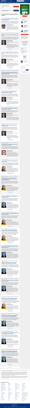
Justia (1, 3)
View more (27, 64)
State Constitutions (10, 393)
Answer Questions (16, 10)
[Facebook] (13, 405)
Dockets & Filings (3, 399)
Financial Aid (23, 386)
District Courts (2, 398)
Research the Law (10, 2)
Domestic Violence (11, 123)
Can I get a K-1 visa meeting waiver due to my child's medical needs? (9, 145)
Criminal (9, 385)
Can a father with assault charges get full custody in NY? (9, 161)
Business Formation (17, 384)
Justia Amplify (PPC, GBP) (25, 398)
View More (16, 23)
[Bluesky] (16, 405)
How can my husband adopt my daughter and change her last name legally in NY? (9, 299)
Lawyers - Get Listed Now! (25, 71)
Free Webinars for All (24, 19)
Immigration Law (7, 142)
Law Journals (23, 388)
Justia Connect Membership (25, 393)
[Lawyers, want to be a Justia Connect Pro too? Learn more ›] (10, 202)
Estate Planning (9, 388)
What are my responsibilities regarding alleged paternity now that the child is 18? (9, 352)
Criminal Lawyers (3, 386)
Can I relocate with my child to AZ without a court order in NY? (10, 281)
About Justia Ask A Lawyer (24, 48)
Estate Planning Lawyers (3, 388)
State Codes (9, 394)
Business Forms (16, 395)
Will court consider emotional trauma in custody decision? (9, 125)
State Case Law (9, 395)
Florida (8, 397)
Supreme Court (2, 396)
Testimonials (23, 400)
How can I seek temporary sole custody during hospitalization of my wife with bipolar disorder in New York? (9, 73)
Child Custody (7, 51)
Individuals (9, 383)
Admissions (23, 385)
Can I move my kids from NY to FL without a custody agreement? (10, 19)
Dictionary (23, 384)
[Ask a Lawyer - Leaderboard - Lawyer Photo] (22, 62)
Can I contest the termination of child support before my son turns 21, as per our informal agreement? (9, 178)
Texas (8, 399)
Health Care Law (10, 70)
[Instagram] (14, 405)
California (9, 396)
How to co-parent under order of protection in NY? (9, 35)
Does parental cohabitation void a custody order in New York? (9, 247)
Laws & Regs (17, 2)
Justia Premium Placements (25, 395)
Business (16, 383)
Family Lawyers (2, 389)
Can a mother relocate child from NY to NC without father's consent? (9, 109)
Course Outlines (24, 387)
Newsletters (20, 2)
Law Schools (13, 2)
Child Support (7, 176)
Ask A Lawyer (3, 3)
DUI (8, 387)
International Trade (17, 388)
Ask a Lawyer (5, 2)
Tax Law (16, 390)
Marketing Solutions (24, 2)
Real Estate (16, 389)
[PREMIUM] (3, 168)
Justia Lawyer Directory (24, 394)
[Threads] (15, 405)
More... (1, 391)
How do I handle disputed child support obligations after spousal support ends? (9, 263)
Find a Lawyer (2, 2)
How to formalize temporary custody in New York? (10, 53)
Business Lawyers (3, 385)
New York (6, 3)
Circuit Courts (2, 397)
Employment (16, 386)
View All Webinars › (25, 34)
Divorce (12, 176)
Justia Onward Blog (24, 399)
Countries (16, 399)
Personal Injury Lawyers (3, 390)
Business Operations (17, 385)
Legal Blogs (16, 394)
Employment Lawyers (3, 387)
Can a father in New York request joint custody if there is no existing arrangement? (9, 230)
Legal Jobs (16, 393)
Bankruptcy (9, 384)
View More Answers (10, 67)
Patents (16, 397)
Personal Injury (9, 390)
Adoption (7, 296)
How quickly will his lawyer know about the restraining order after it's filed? (9, 333)
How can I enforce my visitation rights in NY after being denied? (10, 197)
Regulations (2, 395)
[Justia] (3, 1)
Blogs (22, 389)
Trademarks (16, 398)
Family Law (10, 51)
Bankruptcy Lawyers (3, 384)
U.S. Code (2, 394)
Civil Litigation (13, 260)
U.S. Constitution (3, 393)
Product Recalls (16, 396)
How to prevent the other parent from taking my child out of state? (8, 92)
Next (10, 367)
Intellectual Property (17, 387)
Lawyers (22, 51)
